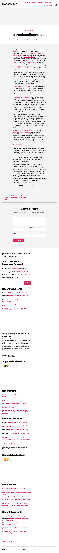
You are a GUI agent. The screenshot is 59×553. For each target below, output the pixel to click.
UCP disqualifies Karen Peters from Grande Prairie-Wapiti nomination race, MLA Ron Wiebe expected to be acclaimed (16, 412)
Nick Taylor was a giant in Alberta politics (18, 292)
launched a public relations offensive (23, 66)
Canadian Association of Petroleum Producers (26, 62)
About (30, 2)
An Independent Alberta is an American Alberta (14, 403)
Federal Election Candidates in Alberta (32, 4)
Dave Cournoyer (21, 39)
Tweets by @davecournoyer (8, 443)
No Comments (41, 39)
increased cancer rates (33, 106)
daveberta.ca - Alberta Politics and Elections (9, 4)
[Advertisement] (29, 16)
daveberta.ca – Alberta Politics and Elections (17, 549)
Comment (15, 216)
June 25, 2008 (31, 39)
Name (14, 227)
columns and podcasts (14, 268)
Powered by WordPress (35, 549)
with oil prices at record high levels (29, 130)
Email (31, 227)
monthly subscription (21, 271)
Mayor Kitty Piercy (29, 57)
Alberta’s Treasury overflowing (22, 132)
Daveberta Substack (37, 2)
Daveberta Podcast (47, 2)
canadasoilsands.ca (23, 67)
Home (26, 2)
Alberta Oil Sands (29, 30)
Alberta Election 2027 (47, 4)
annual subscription (22, 273)
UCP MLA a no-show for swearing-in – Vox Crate (14, 308)
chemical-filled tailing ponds (23, 97)
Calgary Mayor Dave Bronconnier (22, 87)
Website (14, 233)
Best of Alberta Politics (46, 5)
